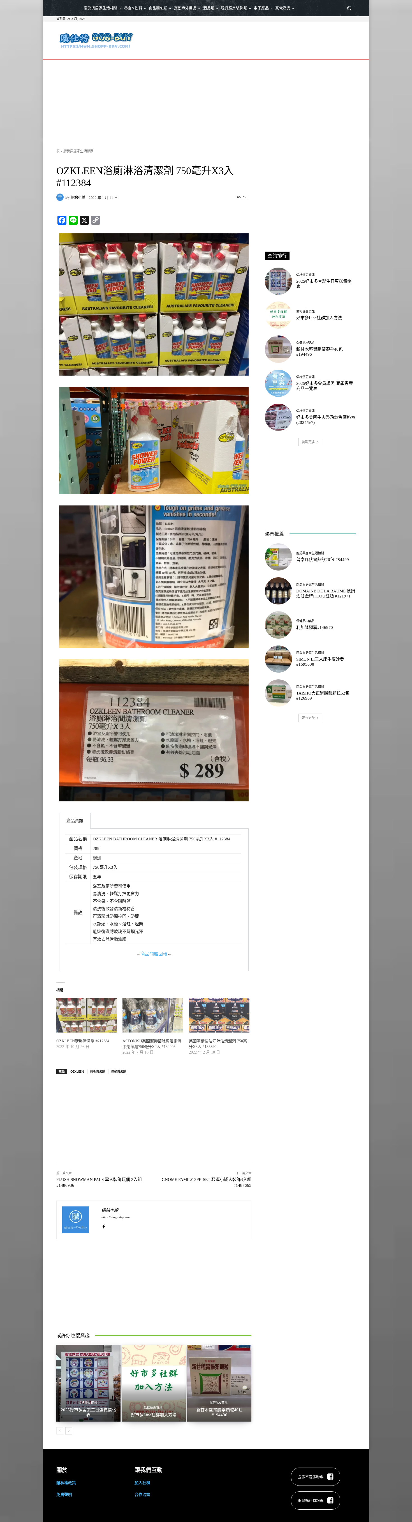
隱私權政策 (66, 1482)
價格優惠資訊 (87, 1402)
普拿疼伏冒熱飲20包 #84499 (322, 559)
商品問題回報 (153, 954)
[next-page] (68, 1430)
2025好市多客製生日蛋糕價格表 (88, 1412)
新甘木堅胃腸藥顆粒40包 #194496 (219, 1412)
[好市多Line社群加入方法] (154, 1383)
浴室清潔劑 (118, 1071)
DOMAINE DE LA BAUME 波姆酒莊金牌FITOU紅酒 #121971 (325, 593)
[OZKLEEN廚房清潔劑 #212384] (86, 1015)
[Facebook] (103, 1225)
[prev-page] (59, 1430)
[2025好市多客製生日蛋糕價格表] (88, 1383)
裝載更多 (308, 442)
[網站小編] (60, 197)
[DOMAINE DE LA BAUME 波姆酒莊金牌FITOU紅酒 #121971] (278, 590)
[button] (349, 8)
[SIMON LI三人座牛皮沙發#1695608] (278, 659)
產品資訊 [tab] (74, 821)
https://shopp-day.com (116, 1217)
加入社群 (142, 1482)
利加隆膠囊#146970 (314, 627)
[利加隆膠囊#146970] (278, 624)
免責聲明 (64, 1494)
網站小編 (78, 197)
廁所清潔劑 (97, 1071)
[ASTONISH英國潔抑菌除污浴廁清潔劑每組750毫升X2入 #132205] (152, 1015)
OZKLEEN (77, 1071)
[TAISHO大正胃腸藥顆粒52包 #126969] (278, 693)
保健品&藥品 (219, 1402)
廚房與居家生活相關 (78, 151)
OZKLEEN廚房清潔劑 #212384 (82, 1041)
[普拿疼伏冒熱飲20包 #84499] (278, 557)
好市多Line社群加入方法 (154, 1415)
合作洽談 (142, 1494)
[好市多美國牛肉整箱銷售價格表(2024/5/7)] (278, 417)
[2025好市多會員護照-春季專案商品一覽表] (278, 383)
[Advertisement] (253, 39)
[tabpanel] (154, 900)
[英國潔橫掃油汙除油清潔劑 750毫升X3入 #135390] (219, 1015)
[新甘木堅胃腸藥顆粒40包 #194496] (219, 1383)
